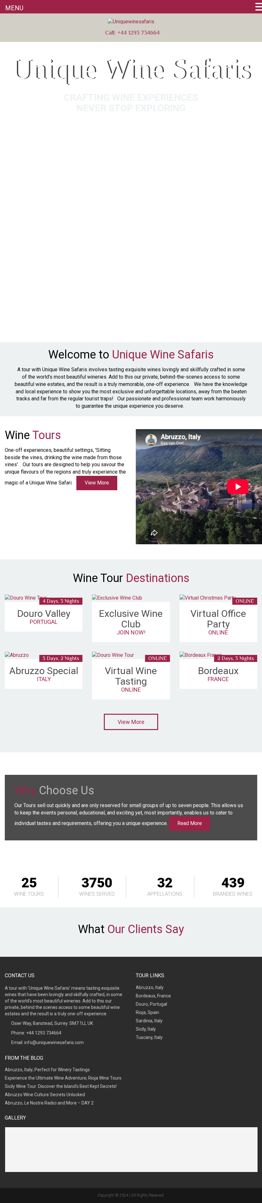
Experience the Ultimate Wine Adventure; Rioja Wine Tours (63, 1078)
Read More (189, 823)
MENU (14, 8)
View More (97, 483)
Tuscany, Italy (149, 1037)
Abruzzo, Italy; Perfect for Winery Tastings (47, 1069)
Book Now (131, 124)
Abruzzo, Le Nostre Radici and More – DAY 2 (49, 1102)
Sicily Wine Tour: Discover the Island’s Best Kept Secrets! (61, 1086)
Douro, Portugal (151, 1004)
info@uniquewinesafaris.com (54, 1042)
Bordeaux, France (153, 995)
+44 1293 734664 (43, 1032)
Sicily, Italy (146, 1029)
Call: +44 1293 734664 (132, 32)
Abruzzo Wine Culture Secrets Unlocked (45, 1094)
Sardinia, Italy (149, 1020)
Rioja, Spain (147, 1012)
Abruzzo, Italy (150, 987)
